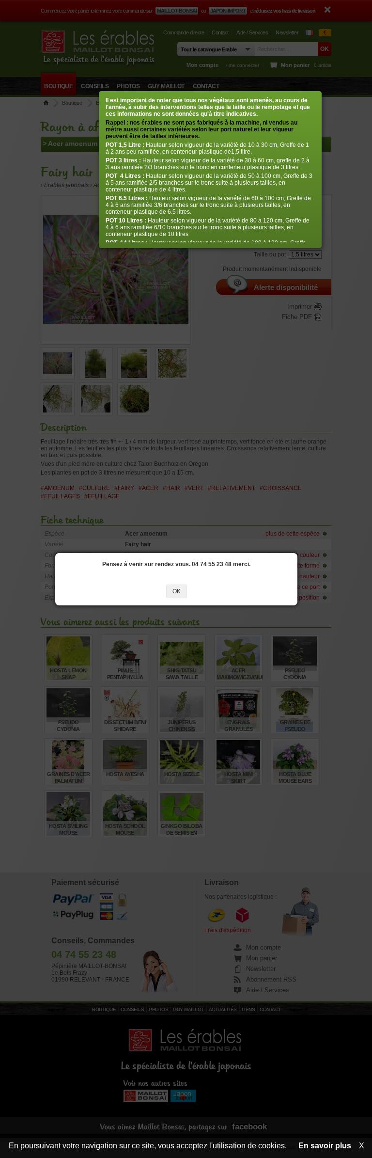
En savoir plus (324, 1146)
